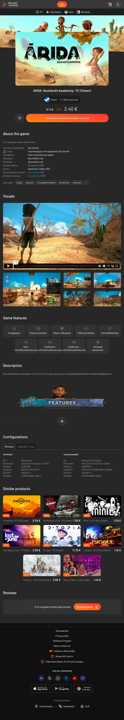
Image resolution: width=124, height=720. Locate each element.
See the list (33, 147)
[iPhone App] (40, 688)
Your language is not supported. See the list (48, 151)
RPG (48, 168)
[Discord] (41, 678)
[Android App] (62, 688)
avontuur (30, 182)
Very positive (34, 172)
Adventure (33, 168)
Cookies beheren (62, 700)
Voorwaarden (62, 630)
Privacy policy (62, 635)
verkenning (64, 182)
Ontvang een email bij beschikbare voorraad (67, 118)
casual (19, 182)
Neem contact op (62, 645)
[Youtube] (75, 678)
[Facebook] (66, 678)
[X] (50, 678)
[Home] (10, 4)
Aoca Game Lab (35, 158)
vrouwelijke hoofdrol (46, 182)
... (86, 182)
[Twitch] (83, 678)
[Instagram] (58, 678)
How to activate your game (41, 154)
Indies (42, 168)
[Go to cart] (110, 4)
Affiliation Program (62, 640)
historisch (77, 182)
